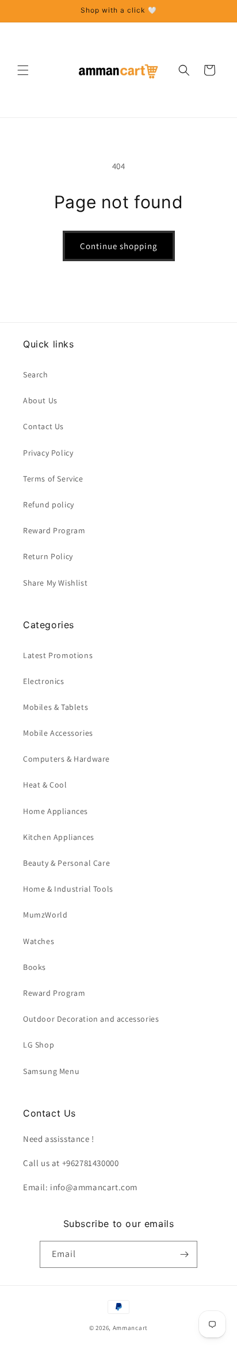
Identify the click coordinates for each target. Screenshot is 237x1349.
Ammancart (130, 1328)
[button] (23, 70)
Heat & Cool (45, 784)
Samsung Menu (51, 1071)
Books (34, 967)
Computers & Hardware (66, 759)
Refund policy (48, 504)
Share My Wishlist (55, 583)
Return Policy (48, 556)
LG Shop (38, 1045)
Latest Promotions (58, 655)
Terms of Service (53, 478)
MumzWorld (45, 914)
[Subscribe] (184, 1254)
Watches (38, 941)
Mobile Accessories (58, 733)
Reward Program (54, 530)
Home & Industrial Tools (68, 889)
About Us (40, 400)
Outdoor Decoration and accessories (91, 1019)
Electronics (43, 681)
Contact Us (43, 426)
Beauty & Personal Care (66, 863)
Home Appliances (55, 811)
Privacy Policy (48, 453)
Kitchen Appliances (58, 837)
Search (35, 374)
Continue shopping (119, 245)
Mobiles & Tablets (55, 707)
